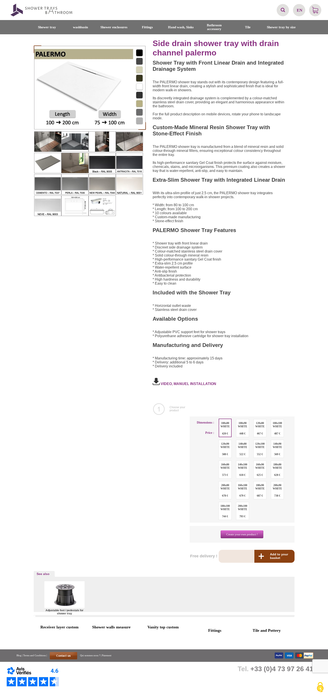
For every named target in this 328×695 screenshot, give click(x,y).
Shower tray (47, 27)
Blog (19, 655)
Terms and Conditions (34, 655)
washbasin (80, 27)
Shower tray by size (281, 27)
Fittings (147, 27)
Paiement (106, 655)
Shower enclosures (113, 27)
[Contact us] (64, 655)
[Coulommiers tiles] (44, 15)
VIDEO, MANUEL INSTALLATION (188, 384)
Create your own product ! (242, 534)
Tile (248, 27)
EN (299, 10)
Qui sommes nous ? (90, 655)
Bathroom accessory (214, 27)
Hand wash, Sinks (181, 27)
